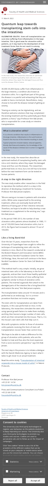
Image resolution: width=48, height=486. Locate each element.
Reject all (12, 480)
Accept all (35, 480)
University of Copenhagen (10, 411)
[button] (44, 2)
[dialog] (24, 452)
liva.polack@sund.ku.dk (11, 395)
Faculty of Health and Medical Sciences (15, 409)
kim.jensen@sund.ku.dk (11, 385)
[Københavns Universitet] (4, 11)
